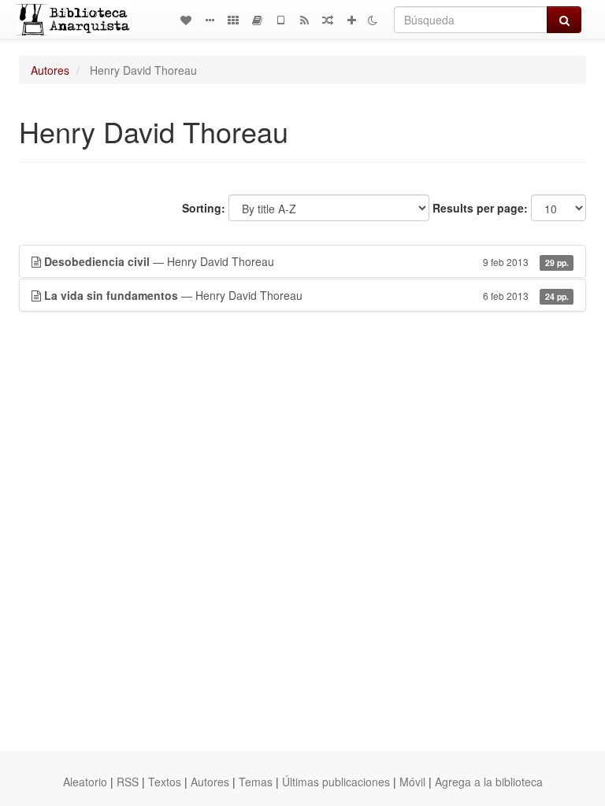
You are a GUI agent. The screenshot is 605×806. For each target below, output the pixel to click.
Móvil (412, 781)
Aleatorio (85, 781)
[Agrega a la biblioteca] (351, 19)
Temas (256, 781)
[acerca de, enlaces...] (209, 19)
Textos (164, 781)
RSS (128, 781)
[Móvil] (280, 19)
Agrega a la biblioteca (489, 781)
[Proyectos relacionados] (233, 19)
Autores (50, 70)
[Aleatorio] (328, 19)
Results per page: (480, 208)
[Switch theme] (372, 19)
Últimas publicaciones (336, 781)
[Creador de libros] (257, 19)
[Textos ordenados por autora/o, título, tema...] (186, 19)
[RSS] (304, 19)
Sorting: (203, 208)
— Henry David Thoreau (306, 261)
